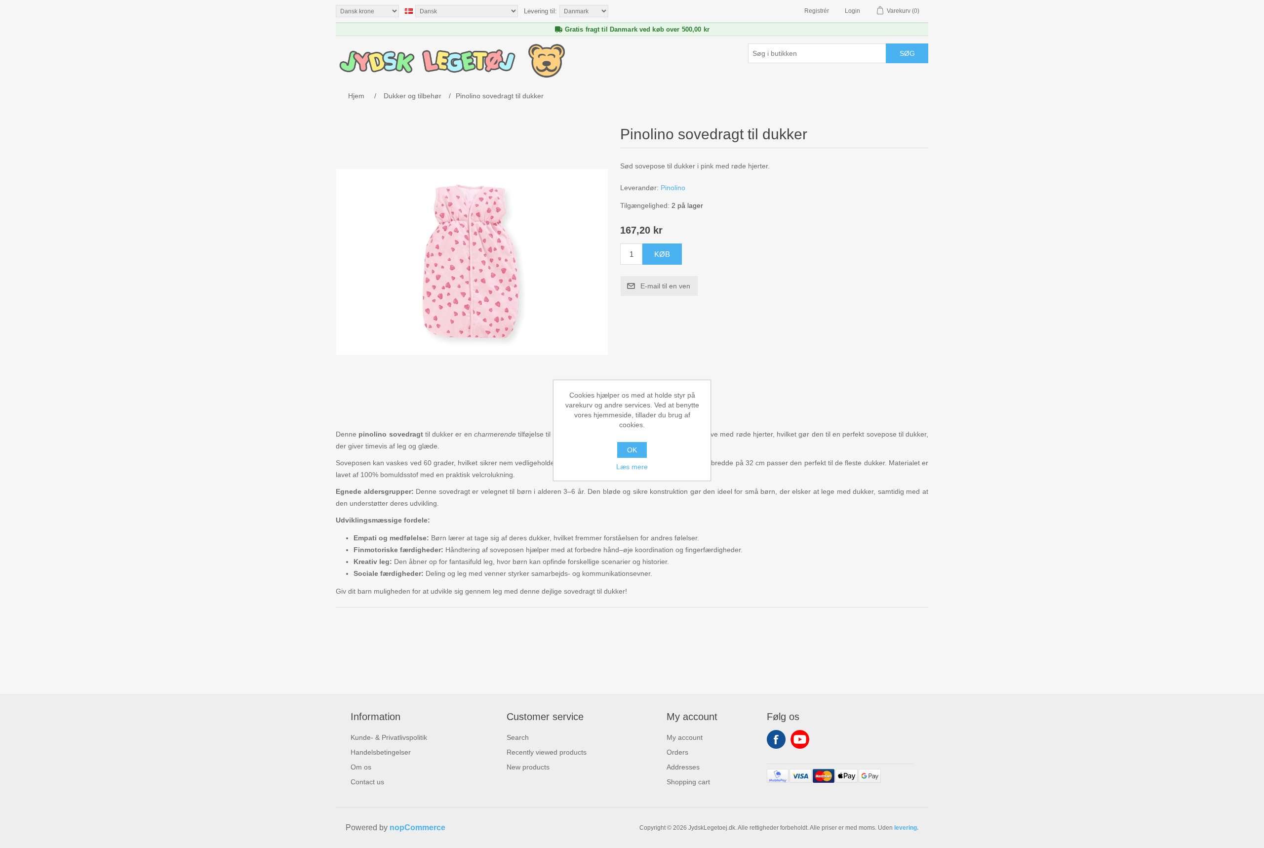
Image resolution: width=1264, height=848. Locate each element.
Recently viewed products (547, 752)
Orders (677, 752)
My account (685, 737)
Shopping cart (688, 782)
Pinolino (673, 188)
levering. (906, 827)
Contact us (367, 782)
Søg (907, 53)
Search (518, 737)
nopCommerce (417, 827)
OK (632, 450)
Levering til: (540, 11)
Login (852, 10)
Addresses (683, 767)
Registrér (816, 10)
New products (528, 767)
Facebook (776, 739)
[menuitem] (389, 737)
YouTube (799, 739)
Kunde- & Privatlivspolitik (389, 737)
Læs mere (632, 467)
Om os (361, 767)
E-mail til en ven (665, 286)
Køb (662, 254)
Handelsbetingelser (381, 752)
